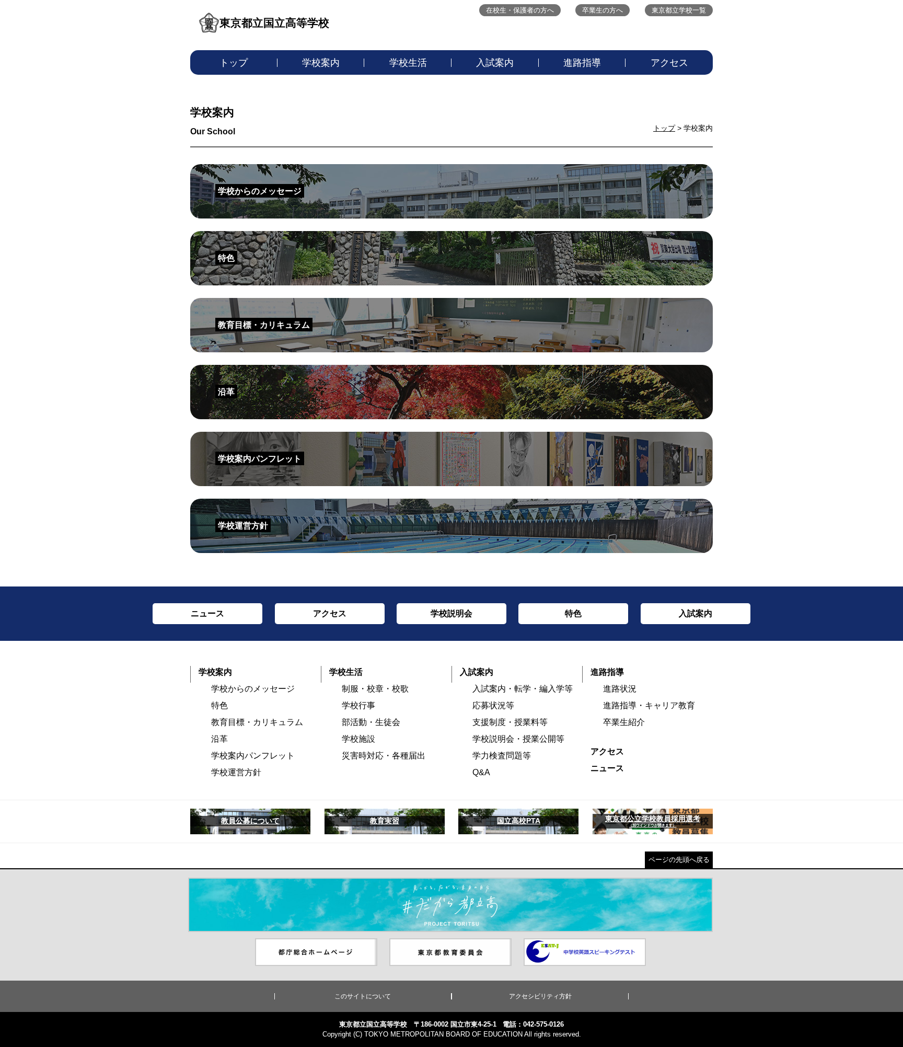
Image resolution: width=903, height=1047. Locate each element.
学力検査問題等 (501, 755)
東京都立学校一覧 (679, 10)
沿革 (219, 738)
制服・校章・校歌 (375, 688)
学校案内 (321, 62)
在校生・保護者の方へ (520, 10)
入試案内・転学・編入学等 (522, 688)
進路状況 (619, 688)
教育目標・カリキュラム (257, 722)
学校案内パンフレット (253, 755)
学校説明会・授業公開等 (518, 738)
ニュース (607, 768)
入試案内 (495, 62)
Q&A (481, 772)
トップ (233, 62)
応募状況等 (493, 705)
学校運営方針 (236, 772)
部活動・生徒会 (371, 722)
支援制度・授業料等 (510, 722)
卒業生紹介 (624, 722)
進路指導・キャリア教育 (649, 705)
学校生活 (408, 62)
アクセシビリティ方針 (540, 996)
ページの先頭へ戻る (679, 860)
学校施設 (358, 738)
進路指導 (582, 62)
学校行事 (358, 705)
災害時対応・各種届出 (383, 755)
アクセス (669, 62)
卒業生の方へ (602, 10)
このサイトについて (362, 996)
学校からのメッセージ (253, 688)
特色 (219, 705)
